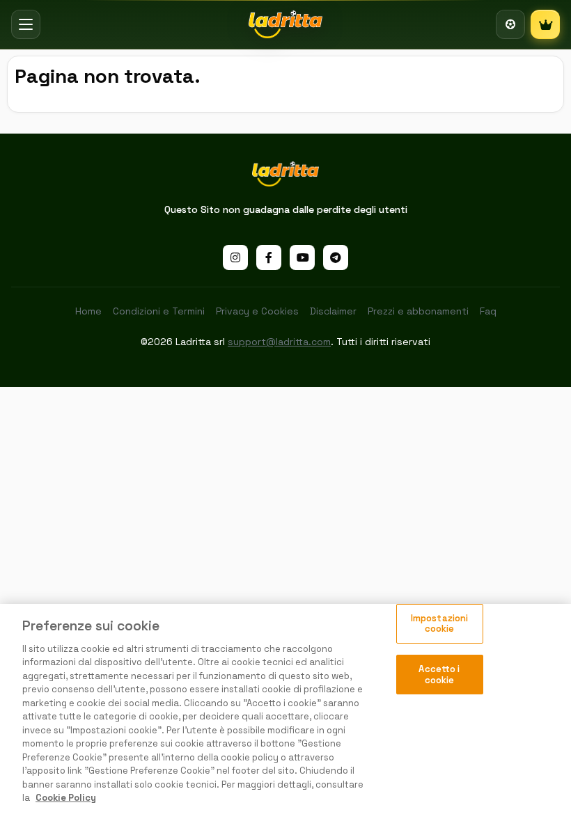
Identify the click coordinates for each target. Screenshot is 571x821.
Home (88, 311)
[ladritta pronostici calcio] (286, 24)
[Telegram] (335, 257)
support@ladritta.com (279, 341)
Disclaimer (333, 311)
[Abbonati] (545, 24)
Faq (488, 311)
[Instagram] (235, 257)
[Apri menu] (25, 24)
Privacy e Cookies (257, 311)
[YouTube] (302, 257)
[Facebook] (268, 257)
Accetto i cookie (439, 674)
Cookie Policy (66, 798)
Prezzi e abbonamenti (418, 311)
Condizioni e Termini (159, 311)
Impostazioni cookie (440, 623)
